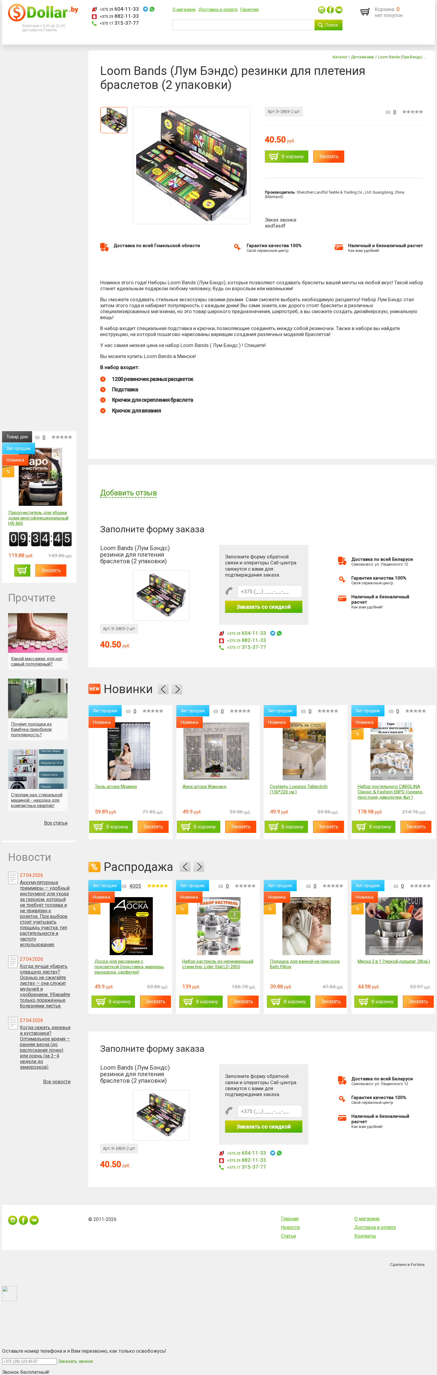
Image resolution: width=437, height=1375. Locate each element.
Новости (290, 1227)
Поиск (331, 25)
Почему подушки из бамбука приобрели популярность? (31, 729)
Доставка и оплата (218, 9)
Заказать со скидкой (264, 607)
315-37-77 (119, 23)
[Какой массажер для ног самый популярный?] (37, 633)
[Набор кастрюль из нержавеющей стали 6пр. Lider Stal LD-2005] (218, 926)
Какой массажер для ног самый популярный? (36, 661)
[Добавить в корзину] (22, 570)
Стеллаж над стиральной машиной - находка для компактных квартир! (36, 800)
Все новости (56, 1081)
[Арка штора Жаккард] (129, 751)
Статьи (288, 1236)
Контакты (365, 1236)
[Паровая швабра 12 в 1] (392, 751)
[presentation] (163, 689)
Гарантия (249, 9)
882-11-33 (119, 16)
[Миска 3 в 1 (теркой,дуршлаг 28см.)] (394, 926)
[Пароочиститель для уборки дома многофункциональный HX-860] (40, 477)
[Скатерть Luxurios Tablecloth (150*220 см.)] (216, 751)
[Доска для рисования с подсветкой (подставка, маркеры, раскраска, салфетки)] (131, 926)
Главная (289, 1219)
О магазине (184, 9)
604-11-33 (119, 9)
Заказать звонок (75, 1361)
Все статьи (55, 823)
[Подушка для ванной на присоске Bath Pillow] (306, 926)
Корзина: (385, 9)
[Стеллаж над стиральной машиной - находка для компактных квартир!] (37, 769)
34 (396, 711)
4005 (135, 886)
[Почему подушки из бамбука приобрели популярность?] (37, 698)
